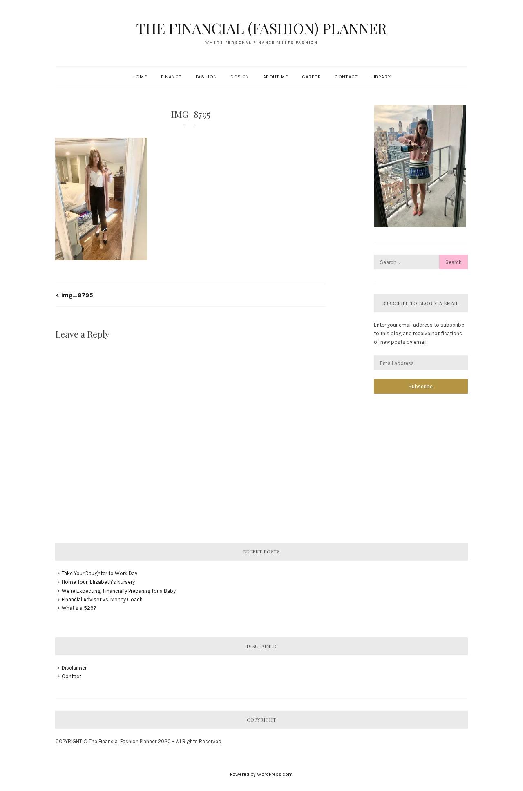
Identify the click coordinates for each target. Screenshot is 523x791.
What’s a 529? (79, 608)
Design (239, 77)
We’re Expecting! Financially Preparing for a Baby (119, 591)
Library (381, 77)
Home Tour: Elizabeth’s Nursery (98, 582)
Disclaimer (74, 668)
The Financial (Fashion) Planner (261, 28)
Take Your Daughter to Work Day (99, 573)
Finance (171, 77)
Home (139, 77)
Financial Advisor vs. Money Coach (102, 599)
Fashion (206, 77)
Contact (346, 77)
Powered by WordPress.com (261, 774)
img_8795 (77, 295)
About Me (275, 77)
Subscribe (421, 386)
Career (311, 77)
